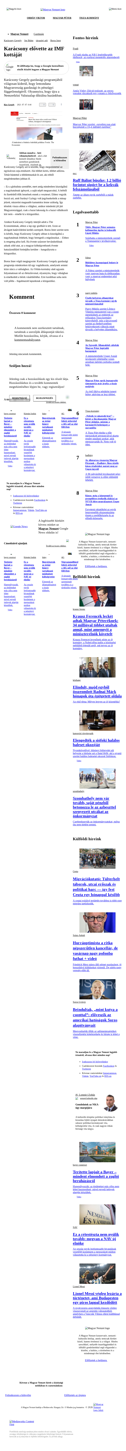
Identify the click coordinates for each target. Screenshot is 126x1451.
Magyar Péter (80, 118)
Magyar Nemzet (19, 34)
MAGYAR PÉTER (62, 18)
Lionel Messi (79, 1286)
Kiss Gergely (9, 105)
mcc (75, 173)
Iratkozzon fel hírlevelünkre (26, 496)
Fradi (75, 48)
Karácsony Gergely (13, 40)
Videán (31, 510)
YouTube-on (41, 510)
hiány (44, 413)
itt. (40, 165)
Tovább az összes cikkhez (56, 546)
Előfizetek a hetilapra (96, 566)
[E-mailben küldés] (70, 105)
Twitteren (17, 503)
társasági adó (42, 40)
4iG (62, 413)
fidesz (88, 257)
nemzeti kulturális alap (88, 1098)
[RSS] (64, 502)
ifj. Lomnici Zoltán (85, 1094)
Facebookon (39, 500)
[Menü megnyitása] (115, 9)
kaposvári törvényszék (83, 733)
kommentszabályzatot (27, 339)
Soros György (79, 1002)
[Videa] (51, 502)
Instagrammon (19, 510)
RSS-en (19, 513)
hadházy (89, 455)
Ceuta (75, 871)
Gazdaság (39, 34)
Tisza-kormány (92, 411)
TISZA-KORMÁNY (89, 18)
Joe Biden (28, 40)
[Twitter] (64, 498)
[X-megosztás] (77, 105)
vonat (76, 84)
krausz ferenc (79, 609)
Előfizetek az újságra (75, 1395)
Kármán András (30, 413)
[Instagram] (58, 498)
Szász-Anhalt (79, 935)
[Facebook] (51, 498)
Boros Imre (55, 40)
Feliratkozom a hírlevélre (59, 159)
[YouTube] (58, 502)
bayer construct (10, 413)
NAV (75, 1227)
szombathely (78, 791)
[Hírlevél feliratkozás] (64, 493)
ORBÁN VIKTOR (36, 18)
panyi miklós (91, 293)
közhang (77, 680)
